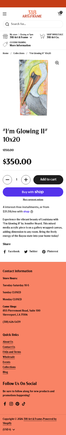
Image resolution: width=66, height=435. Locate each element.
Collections (18, 53)
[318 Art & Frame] (32, 14)
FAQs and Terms (12, 352)
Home (6, 53)
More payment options (33, 200)
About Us (8, 342)
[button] (59, 14)
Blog (5, 372)
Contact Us (9, 347)
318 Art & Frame (33, 419)
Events (6, 362)
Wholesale (9, 357)
